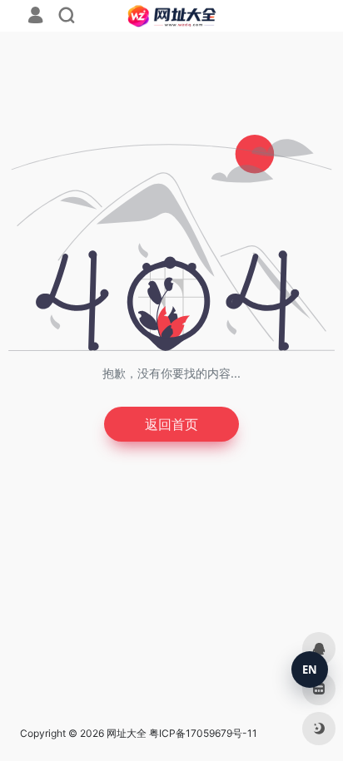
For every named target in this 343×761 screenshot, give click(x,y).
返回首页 (171, 424)
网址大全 (127, 733)
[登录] (35, 17)
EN (309, 669)
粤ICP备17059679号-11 (203, 733)
